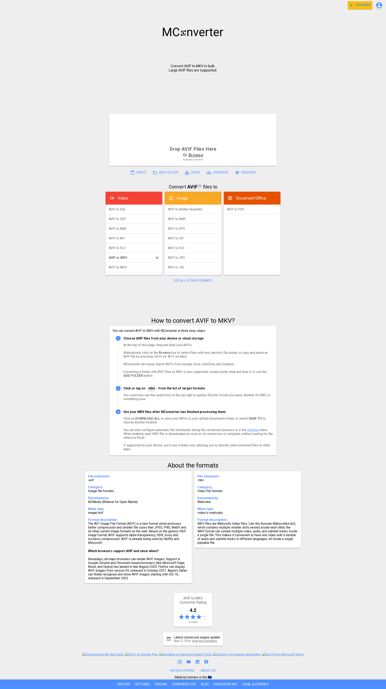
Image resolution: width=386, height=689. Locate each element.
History (123, 684)
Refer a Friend (182, 670)
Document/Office (251, 198)
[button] (379, 5)
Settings (142, 684)
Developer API (225, 684)
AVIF (192, 187)
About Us (208, 670)
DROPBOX (248, 173)
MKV (152, 388)
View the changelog (204, 640)
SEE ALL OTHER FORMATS (193, 280)
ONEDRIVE (220, 173)
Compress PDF (184, 684)
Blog (205, 684)
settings (253, 430)
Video (123, 198)
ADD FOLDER (168, 173)
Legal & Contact (255, 684)
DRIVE (195, 173)
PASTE (141, 173)
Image (182, 198)
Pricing (161, 684)
